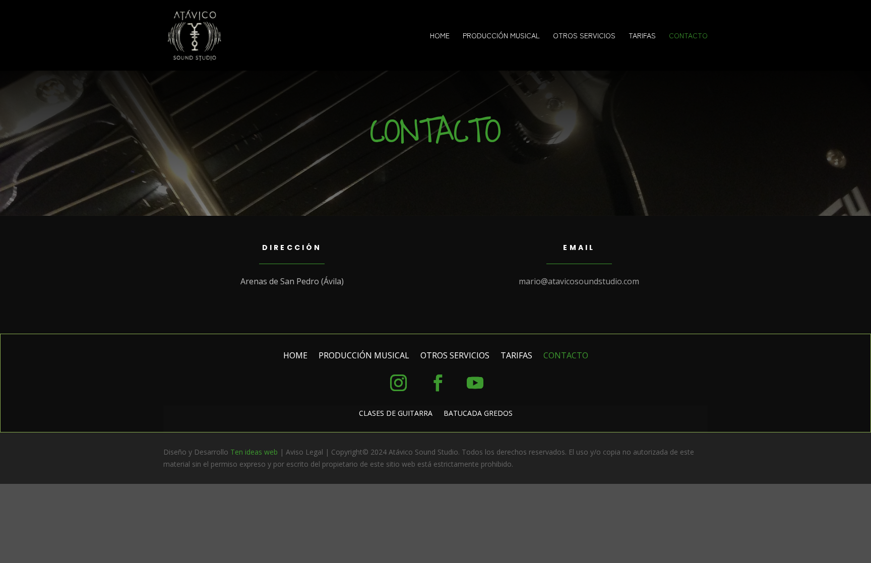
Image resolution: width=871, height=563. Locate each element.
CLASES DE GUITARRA (395, 414)
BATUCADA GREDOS (478, 414)
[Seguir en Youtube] (474, 383)
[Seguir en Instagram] (398, 383)
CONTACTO (688, 36)
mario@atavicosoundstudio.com (579, 281)
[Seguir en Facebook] (437, 383)
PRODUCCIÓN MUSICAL (501, 36)
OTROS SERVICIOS (584, 36)
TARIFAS (642, 36)
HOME (440, 36)
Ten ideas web (254, 452)
